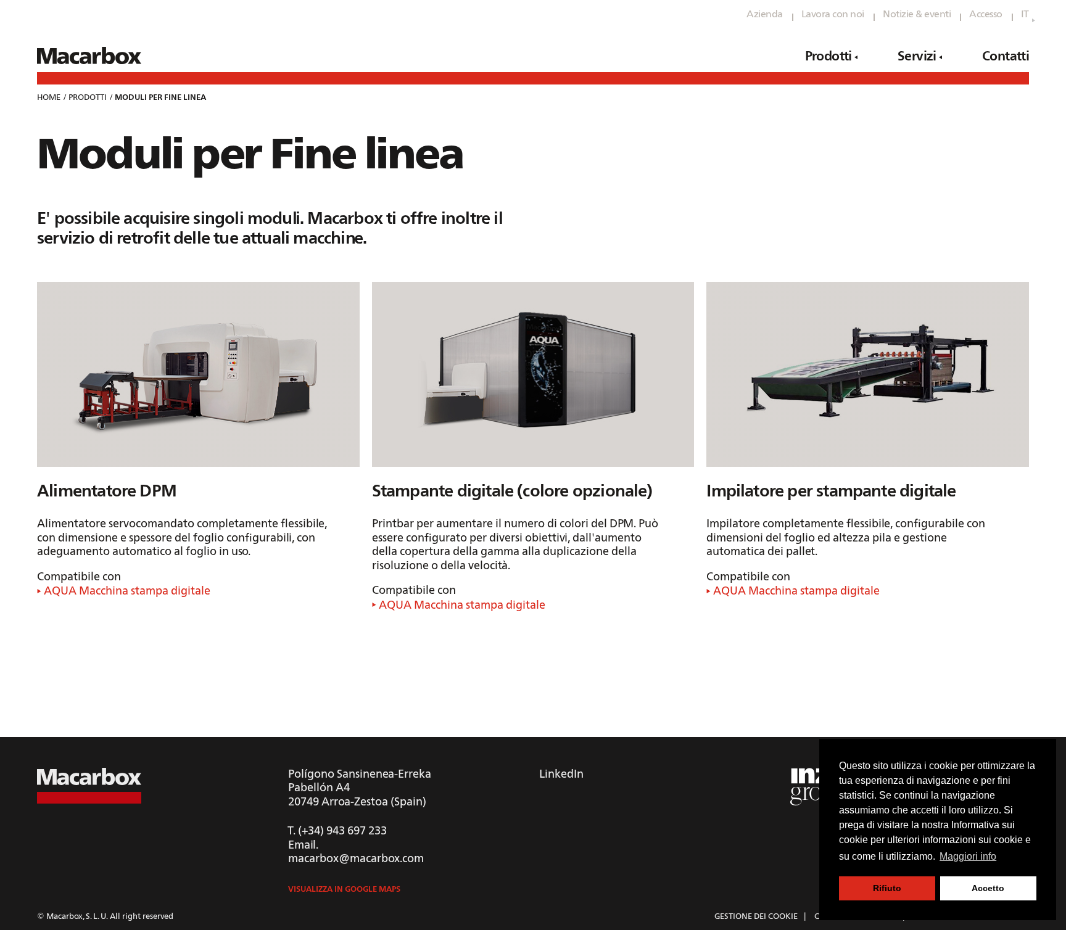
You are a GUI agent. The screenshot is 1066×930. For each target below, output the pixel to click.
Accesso (985, 15)
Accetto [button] (988, 888)
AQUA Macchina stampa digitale (125, 591)
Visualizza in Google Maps (344, 890)
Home (48, 98)
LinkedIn (561, 774)
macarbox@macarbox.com (356, 859)
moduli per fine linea (160, 98)
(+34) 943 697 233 (342, 831)
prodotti (87, 98)
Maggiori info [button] (968, 856)
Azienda (764, 15)
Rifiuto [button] (887, 888)
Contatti (1005, 57)
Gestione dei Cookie (756, 917)
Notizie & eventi (917, 15)
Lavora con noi (832, 15)
